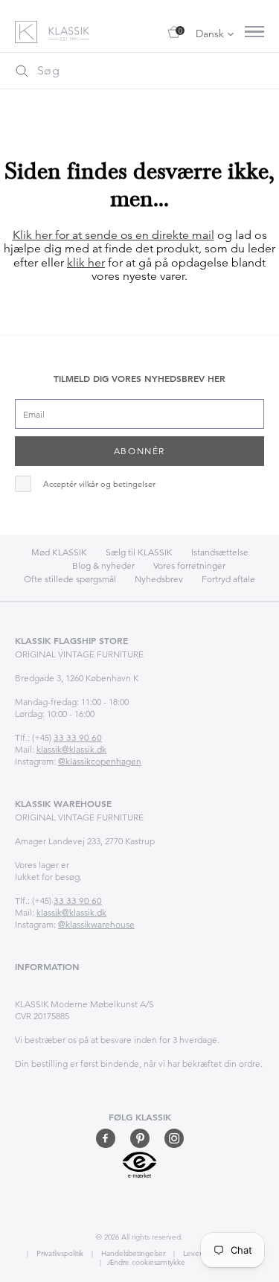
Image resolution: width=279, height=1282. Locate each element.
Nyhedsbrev (159, 578)
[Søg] (21, 70)
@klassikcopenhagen (99, 761)
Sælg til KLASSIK (139, 552)
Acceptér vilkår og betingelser (99, 484)
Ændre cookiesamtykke (146, 1262)
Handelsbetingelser (132, 1253)
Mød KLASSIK (59, 552)
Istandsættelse (219, 552)
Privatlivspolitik (58, 1253)
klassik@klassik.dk (71, 749)
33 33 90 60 (78, 737)
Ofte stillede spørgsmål (70, 578)
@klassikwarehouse (96, 924)
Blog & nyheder (103, 565)
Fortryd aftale (228, 578)
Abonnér (139, 450)
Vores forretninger (189, 565)
